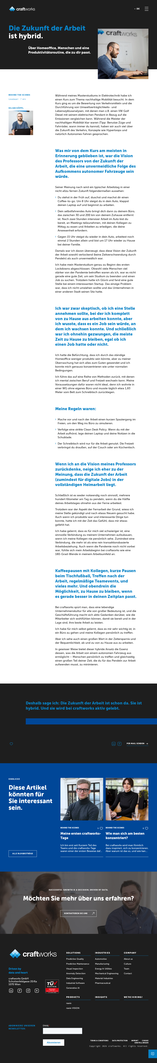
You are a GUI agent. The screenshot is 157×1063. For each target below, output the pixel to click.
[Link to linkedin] (11, 990)
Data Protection (120, 1041)
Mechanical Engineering (106, 973)
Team (126, 968)
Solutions (73, 953)
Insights (101, 997)
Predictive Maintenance (77, 964)
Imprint (134, 1041)
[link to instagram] (28, 990)
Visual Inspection (74, 968)
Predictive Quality (75, 959)
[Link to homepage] (22, 9)
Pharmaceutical (102, 983)
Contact (128, 973)
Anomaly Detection (75, 973)
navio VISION (72, 1008)
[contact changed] (152, 1054)
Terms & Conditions (99, 1041)
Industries (102, 953)
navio (68, 1003)
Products (73, 997)
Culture (127, 964)
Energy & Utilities (103, 968)
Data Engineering (74, 978)
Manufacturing (102, 964)
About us (128, 959)
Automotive (101, 959)
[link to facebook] (19, 990)
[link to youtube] (36, 990)
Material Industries (104, 978)
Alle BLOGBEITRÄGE (22, 854)
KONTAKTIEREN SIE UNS (76, 913)
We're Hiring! (133, 997)
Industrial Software (75, 983)
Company (130, 953)
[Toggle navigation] (146, 9)
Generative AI (73, 988)
